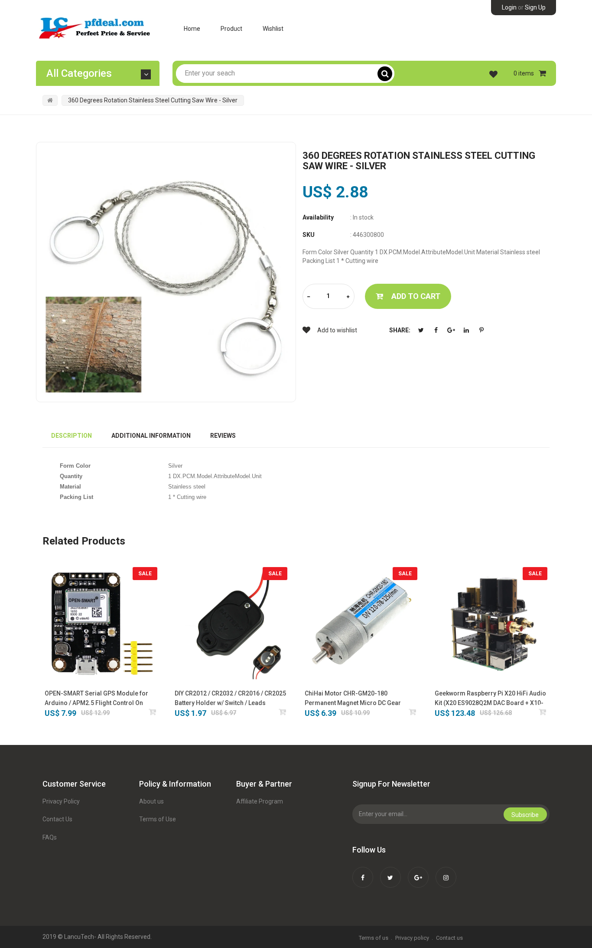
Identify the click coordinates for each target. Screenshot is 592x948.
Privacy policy (412, 938)
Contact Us (57, 819)
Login (509, 7)
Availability (318, 217)
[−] (308, 297)
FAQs (49, 837)
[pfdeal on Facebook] (363, 871)
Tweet (421, 330)
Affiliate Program (259, 801)
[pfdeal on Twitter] (390, 871)
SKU (309, 234)
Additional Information (151, 435)
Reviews (223, 435)
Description (71, 435)
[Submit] (152, 712)
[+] (348, 297)
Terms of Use (157, 819)
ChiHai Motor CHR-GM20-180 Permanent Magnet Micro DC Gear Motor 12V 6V (353, 699)
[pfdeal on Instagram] (446, 871)
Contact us (449, 938)
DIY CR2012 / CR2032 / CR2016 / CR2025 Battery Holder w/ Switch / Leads (230, 698)
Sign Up (535, 7)
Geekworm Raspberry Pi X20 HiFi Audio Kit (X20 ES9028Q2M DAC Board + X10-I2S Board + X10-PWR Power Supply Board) (490, 699)
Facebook (436, 330)
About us (151, 801)
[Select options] (282, 712)
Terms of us (373, 938)
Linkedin (466, 330)
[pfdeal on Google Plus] (418, 871)
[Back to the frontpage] (50, 100)
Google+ (451, 330)
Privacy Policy (61, 801)
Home (192, 28)
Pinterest (481, 330)
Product (231, 28)
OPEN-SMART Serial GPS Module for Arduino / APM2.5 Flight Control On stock (96, 699)
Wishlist (273, 28)
